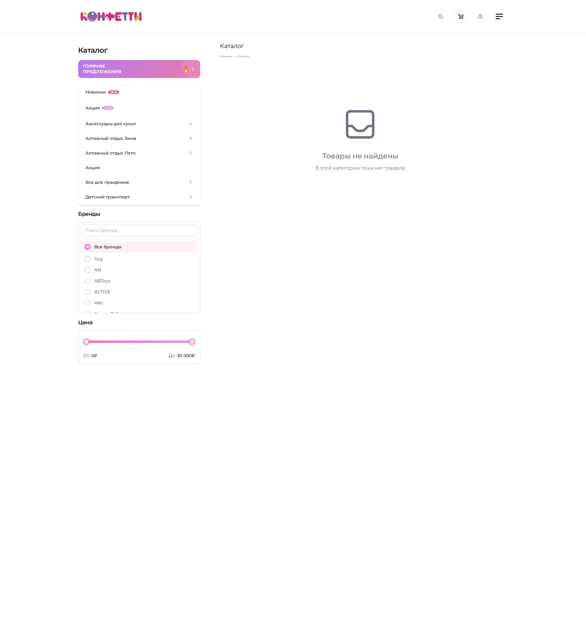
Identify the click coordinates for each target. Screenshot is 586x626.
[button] (139, 123)
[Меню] (499, 16)
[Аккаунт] (480, 16)
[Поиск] (440, 16)
